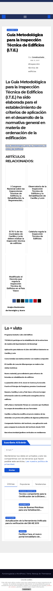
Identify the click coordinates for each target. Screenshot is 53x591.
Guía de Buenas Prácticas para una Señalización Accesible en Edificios (31, 510)
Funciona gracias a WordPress (14, 574)
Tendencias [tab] (40, 484)
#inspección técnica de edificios (34, 68)
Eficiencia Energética (27, 491)
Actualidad (10, 517)
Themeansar (46, 574)
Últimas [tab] (11, 484)
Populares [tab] (25, 484)
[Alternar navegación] (25, 16)
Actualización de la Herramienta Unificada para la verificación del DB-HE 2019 (25, 522)
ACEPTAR (26, 589)
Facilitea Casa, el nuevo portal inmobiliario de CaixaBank (30, 536)
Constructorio (38, 57)
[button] (45, 16)
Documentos (12, 30)
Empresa (22, 531)
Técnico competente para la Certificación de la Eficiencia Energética (32, 496)
